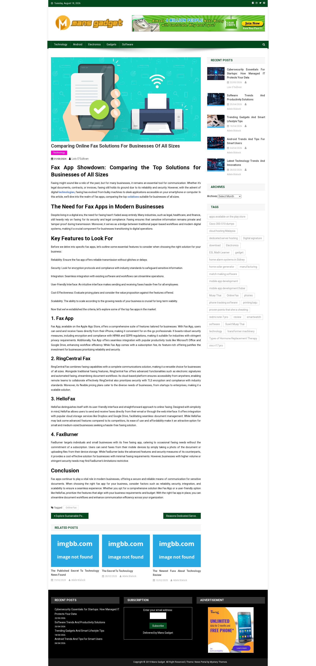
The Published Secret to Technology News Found (75, 572)
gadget (239, 252)
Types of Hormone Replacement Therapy (233, 338)
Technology (60, 44)
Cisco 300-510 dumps (221, 223)
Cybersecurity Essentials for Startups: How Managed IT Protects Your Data (246, 73)
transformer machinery (241, 331)
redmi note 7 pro (218, 317)
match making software (223, 274)
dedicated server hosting (223, 238)
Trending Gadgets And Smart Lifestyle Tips (246, 119)
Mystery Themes (218, 662)
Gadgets (111, 44)
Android (77, 44)
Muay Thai (215, 295)
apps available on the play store (227, 216)
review (237, 317)
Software (127, 44)
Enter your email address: (158, 610)
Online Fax (71, 507)
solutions (133, 196)
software (214, 324)
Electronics (94, 44)
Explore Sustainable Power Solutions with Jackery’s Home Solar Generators (72, 515)
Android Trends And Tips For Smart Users (246, 141)
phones (248, 295)
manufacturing (248, 266)
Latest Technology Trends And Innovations (246, 162)
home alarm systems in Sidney (227, 259)
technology (215, 331)
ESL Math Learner (219, 252)
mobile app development (223, 281)
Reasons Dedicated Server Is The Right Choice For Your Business (183, 515)
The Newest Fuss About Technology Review (177, 572)
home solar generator (221, 266)
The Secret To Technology (117, 570)
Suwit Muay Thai (234, 324)
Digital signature (252, 238)
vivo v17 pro (216, 345)
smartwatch (254, 317)
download (215, 245)
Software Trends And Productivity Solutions (246, 97)
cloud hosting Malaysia (222, 230)
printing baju (250, 302)
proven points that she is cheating (228, 309)
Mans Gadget (165, 632)
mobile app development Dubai (227, 288)
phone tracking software (223, 302)
